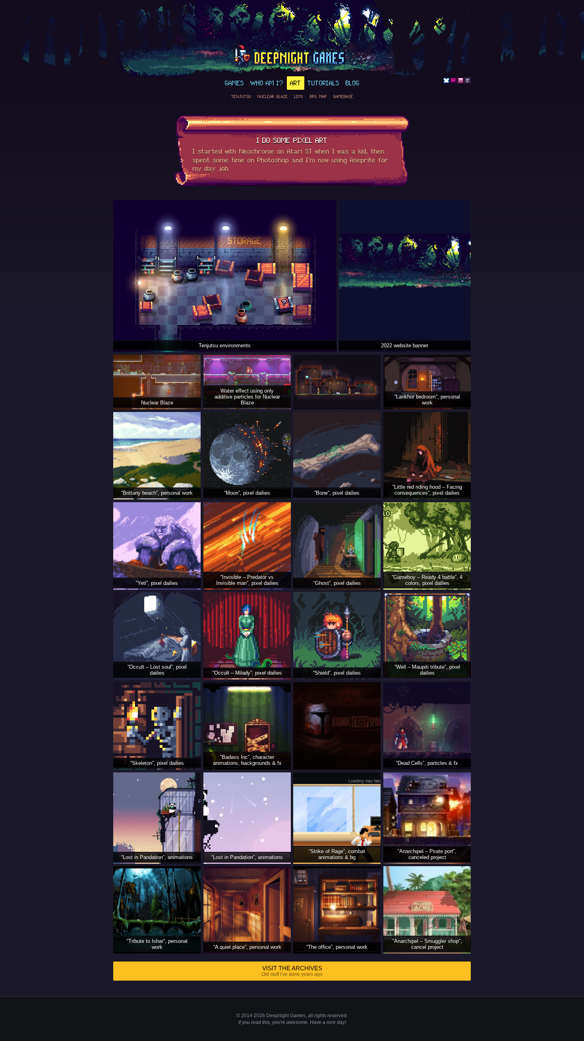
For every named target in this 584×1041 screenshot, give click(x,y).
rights (320, 1015)
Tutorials (323, 83)
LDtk (299, 96)
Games (234, 83)
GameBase (343, 96)
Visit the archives (292, 971)
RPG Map (318, 96)
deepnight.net (292, 56)
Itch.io (460, 80)
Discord (453, 80)
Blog (353, 83)
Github (467, 80)
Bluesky (446, 80)
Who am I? (267, 83)
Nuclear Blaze (272, 96)
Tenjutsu (241, 96)
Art (295, 83)
